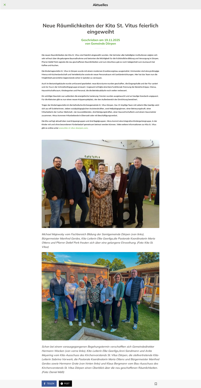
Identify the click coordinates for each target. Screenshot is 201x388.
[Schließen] (4, 4)
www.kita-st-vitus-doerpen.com (73, 128)
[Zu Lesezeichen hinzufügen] (155, 383)
